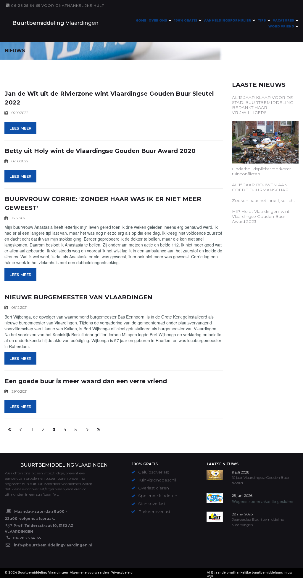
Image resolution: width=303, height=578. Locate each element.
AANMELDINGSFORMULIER (227, 20)
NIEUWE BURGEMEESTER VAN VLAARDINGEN (78, 297)
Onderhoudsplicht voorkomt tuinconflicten (261, 171)
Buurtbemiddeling (38, 23)
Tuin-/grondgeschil (157, 480)
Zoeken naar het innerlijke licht (263, 200)
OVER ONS (158, 20)
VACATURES (283, 20)
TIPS (262, 20)
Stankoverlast (152, 503)
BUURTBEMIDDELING (47, 465)
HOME (141, 20)
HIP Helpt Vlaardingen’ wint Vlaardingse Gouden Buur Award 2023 (260, 216)
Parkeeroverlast (154, 511)
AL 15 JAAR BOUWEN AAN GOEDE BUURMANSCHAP (260, 187)
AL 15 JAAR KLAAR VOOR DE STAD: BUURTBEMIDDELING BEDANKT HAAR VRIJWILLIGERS (262, 105)
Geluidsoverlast (154, 472)
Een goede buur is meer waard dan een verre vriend (86, 381)
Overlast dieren (154, 488)
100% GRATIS (185, 20)
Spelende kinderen (157, 495)
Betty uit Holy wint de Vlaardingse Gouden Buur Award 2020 (100, 150)
